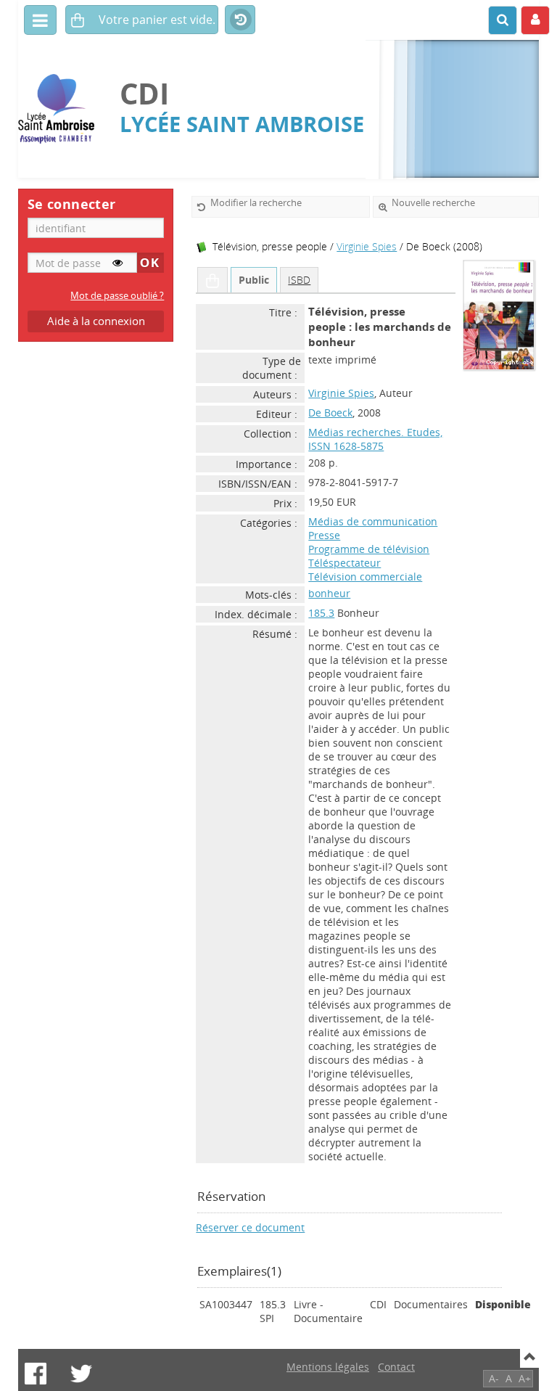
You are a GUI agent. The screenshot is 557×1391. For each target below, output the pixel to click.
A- (494, 1378)
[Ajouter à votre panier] (212, 280)
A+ (525, 1378)
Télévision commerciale (365, 576)
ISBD (299, 280)
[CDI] (61, 109)
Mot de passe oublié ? (117, 296)
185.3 (321, 613)
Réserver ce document (250, 1227)
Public (254, 280)
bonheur (329, 593)
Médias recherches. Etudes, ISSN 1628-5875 (375, 439)
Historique (240, 20)
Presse (324, 535)
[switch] (117, 263)
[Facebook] (35, 1373)
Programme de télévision (368, 549)
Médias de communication (372, 521)
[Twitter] (81, 1373)
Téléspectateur (344, 563)
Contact (396, 1367)
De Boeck (330, 412)
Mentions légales (327, 1367)
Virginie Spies (367, 246)
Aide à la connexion (96, 321)
